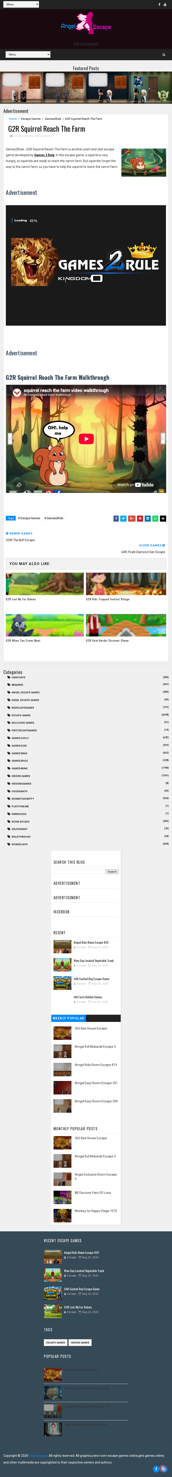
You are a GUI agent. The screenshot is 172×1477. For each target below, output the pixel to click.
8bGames (17, 684)
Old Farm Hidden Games (88, 996)
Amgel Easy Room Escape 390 (96, 1101)
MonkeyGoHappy (23, 798)
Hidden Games (21, 776)
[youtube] (165, 4)
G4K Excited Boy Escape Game (91, 978)
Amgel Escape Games (26, 692)
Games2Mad (19, 753)
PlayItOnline (20, 806)
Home (13, 118)
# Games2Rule (53, 518)
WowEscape (20, 844)
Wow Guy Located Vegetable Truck (94, 960)
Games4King (20, 768)
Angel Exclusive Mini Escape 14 (87, 1406)
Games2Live (19, 745)
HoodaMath (19, 791)
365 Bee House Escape (91, 1028)
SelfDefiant (20, 829)
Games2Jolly (20, 738)
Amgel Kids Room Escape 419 (96, 1065)
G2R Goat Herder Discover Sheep (107, 640)
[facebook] (159, 4)
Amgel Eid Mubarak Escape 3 (95, 1046)
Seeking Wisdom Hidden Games (87, 1388)
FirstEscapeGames (24, 730)
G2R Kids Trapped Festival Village (108, 599)
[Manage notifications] (162, 1468)
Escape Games (31, 118)
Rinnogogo (19, 814)
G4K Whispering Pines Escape (86, 1424)
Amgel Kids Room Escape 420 (91, 942)
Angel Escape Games (25, 700)
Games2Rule (53, 118)
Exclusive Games (23, 722)
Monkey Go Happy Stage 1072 (96, 1211)
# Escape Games (29, 518)
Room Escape (20, 821)
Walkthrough (21, 836)
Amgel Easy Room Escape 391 (96, 1083)
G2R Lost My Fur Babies (21, 599)
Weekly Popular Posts (68, 1019)
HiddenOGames (21, 783)
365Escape (18, 677)
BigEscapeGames (23, 707)
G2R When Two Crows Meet (23, 640)
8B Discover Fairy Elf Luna (93, 1193)
